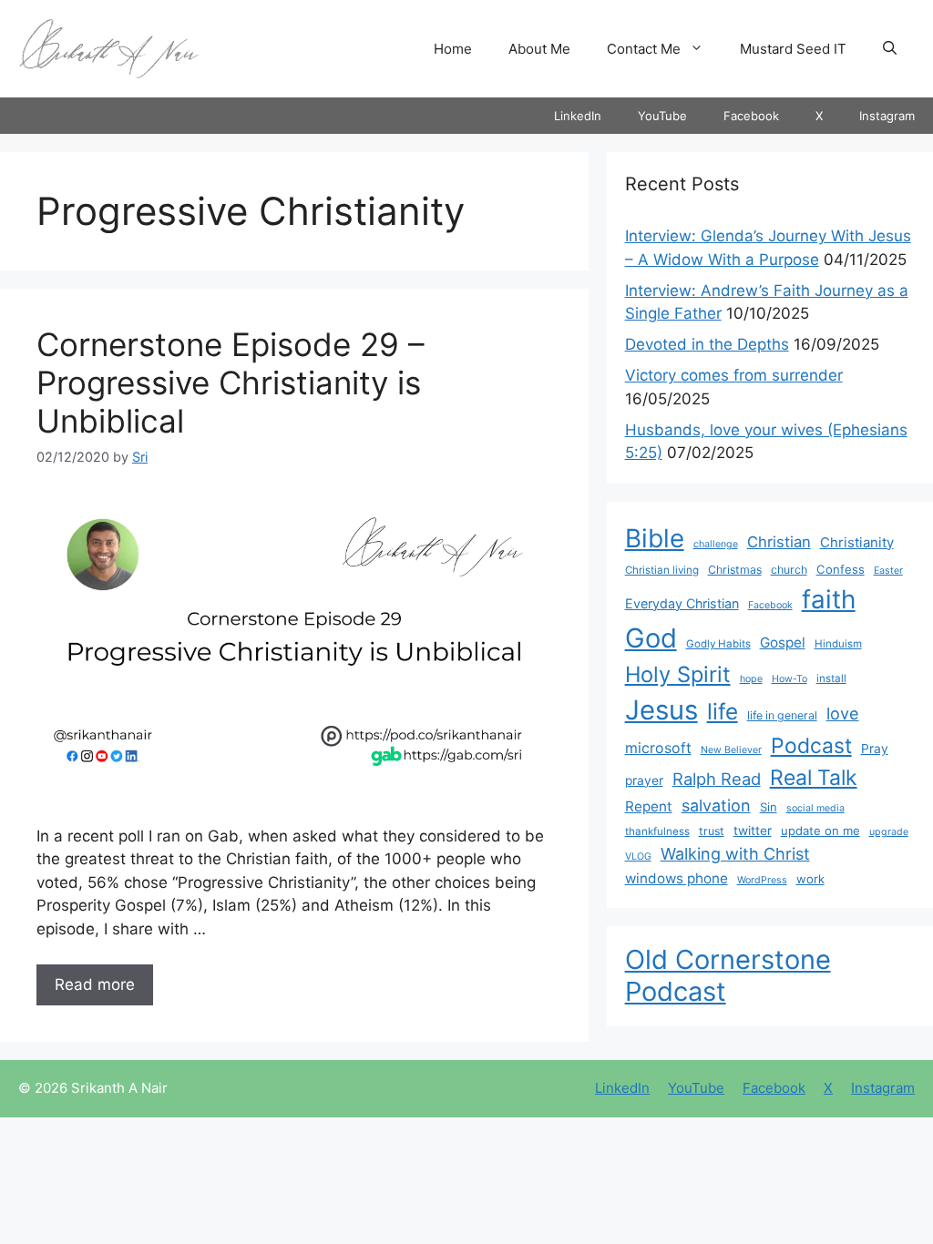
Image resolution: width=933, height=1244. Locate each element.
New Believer (731, 750)
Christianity (857, 543)
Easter (888, 570)
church (789, 569)
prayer (644, 780)
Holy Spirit (678, 674)
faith (829, 599)
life (722, 711)
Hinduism (838, 643)
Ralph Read (716, 779)
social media (815, 808)
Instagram (887, 115)
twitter (752, 830)
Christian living (662, 570)
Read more (95, 984)
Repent (648, 806)
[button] (890, 49)
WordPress (762, 880)
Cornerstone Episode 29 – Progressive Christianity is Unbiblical (230, 382)
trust (711, 831)
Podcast (811, 746)
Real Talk (813, 777)
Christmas (735, 569)
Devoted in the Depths (707, 344)
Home (453, 48)
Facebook (751, 115)
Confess (840, 569)
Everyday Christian (682, 603)
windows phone (676, 878)
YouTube (662, 115)
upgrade (888, 832)
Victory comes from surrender (734, 375)
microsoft (658, 748)
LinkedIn (577, 115)
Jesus (661, 710)
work (810, 879)
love (842, 713)
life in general (782, 715)
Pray (874, 748)
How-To (789, 679)
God (651, 638)
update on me (820, 830)
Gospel (782, 642)
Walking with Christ (735, 853)
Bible (654, 538)
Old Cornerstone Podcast (728, 975)
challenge (715, 544)
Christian (779, 542)
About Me (539, 48)
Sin (768, 807)
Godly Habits (718, 643)
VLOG (638, 856)
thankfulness (657, 831)
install (831, 678)
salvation (716, 805)
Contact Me (644, 48)
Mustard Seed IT (793, 48)
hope (751, 679)
